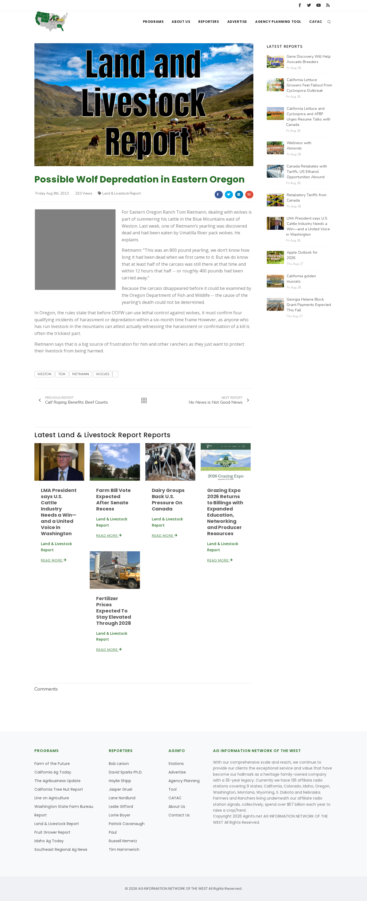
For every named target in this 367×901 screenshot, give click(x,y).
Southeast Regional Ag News (60, 849)
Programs (153, 21)
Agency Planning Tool (278, 21)
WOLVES (102, 374)
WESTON (44, 374)
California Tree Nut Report (58, 789)
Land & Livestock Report (121, 193)
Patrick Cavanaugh (127, 823)
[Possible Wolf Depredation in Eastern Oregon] (143, 104)
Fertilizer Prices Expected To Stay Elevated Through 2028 (113, 610)
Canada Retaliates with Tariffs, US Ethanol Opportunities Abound (307, 172)
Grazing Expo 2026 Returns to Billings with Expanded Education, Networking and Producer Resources (225, 512)
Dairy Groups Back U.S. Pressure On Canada (168, 499)
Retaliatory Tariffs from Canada (306, 197)
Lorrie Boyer (119, 815)
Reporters (208, 21)
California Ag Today (52, 772)
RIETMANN (80, 374)
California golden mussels (301, 278)
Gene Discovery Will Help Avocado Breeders (309, 59)
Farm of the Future (52, 763)
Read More (52, 560)
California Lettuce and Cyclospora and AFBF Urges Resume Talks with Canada (308, 116)
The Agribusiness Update (57, 780)
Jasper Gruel (120, 789)
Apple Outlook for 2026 (302, 255)
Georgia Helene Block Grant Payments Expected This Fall (309, 305)
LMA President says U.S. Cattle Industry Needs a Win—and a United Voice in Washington (59, 512)
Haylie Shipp (120, 780)
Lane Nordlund (122, 798)
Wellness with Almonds (299, 145)
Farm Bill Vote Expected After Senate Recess (113, 499)
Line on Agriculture (51, 798)
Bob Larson (119, 763)
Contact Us (179, 815)
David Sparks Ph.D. (125, 772)
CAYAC (315, 21)
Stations (176, 763)
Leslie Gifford (121, 806)
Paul (113, 832)
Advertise (237, 21)
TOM (61, 374)
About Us (181, 21)
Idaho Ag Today (49, 841)
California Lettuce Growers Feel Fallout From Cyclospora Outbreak (309, 85)
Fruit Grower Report (52, 832)
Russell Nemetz (123, 841)
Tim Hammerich (124, 849)
